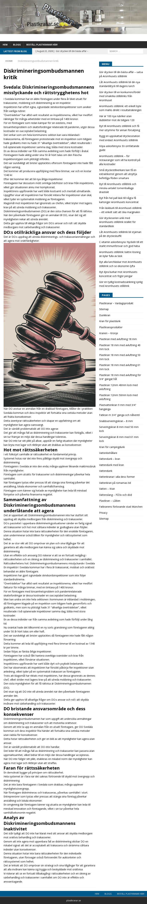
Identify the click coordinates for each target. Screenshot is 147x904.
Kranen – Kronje (108, 333)
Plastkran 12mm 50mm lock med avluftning (118, 397)
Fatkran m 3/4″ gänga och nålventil (119, 415)
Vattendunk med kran (111, 465)
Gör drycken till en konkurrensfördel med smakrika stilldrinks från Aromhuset (119, 96)
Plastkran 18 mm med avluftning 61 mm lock (119, 367)
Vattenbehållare (108, 453)
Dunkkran (104, 315)
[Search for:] (125, 51)
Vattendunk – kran (109, 459)
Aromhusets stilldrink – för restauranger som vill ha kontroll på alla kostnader (119, 160)
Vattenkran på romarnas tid (115, 482)
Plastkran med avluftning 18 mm (118, 339)
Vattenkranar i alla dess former (117, 476)
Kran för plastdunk (109, 321)
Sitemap (104, 309)
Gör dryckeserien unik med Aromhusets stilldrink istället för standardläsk (117, 222)
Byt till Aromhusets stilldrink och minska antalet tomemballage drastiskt (117, 188)
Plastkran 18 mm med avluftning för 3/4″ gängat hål (120, 377)
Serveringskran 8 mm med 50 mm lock (119, 429)
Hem (5, 44)
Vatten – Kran (107, 488)
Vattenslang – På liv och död (115, 494)
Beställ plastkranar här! (42, 44)
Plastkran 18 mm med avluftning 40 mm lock (119, 347)
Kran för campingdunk (112, 447)
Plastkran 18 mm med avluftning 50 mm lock (119, 357)
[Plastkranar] (73, 31)
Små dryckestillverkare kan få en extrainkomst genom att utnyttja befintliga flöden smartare (118, 174)
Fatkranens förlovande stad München (121, 506)
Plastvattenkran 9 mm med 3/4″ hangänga (117, 407)
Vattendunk (105, 471)
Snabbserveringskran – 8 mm (116, 421)
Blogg (17, 44)
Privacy (103, 512)
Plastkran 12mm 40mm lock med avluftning (118, 387)
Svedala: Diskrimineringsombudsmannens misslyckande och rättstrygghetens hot (49, 89)
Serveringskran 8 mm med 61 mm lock (119, 439)
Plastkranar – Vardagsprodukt (116, 303)
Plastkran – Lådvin (109, 500)
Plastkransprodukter (110, 327)
